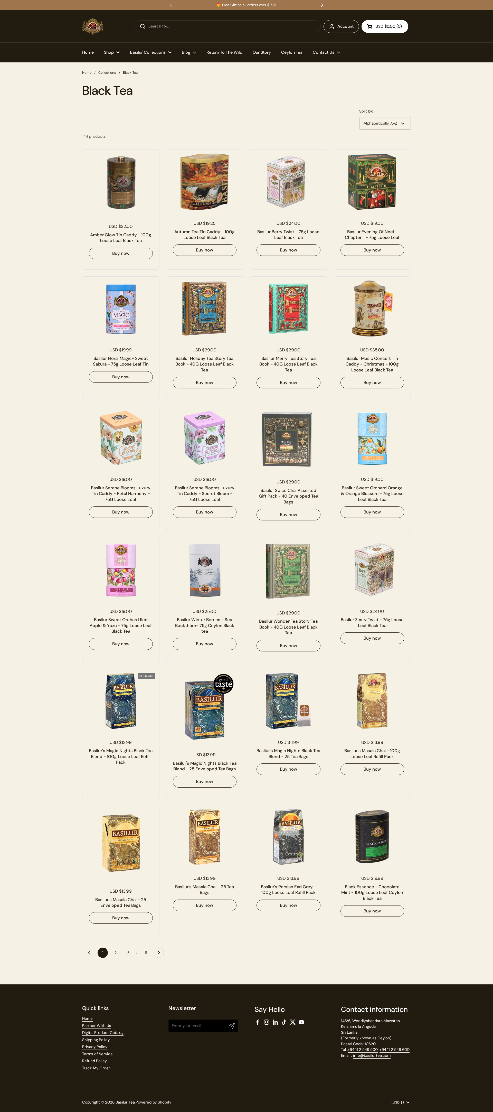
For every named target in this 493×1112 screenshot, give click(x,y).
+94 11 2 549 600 (395, 1049)
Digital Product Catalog (103, 1032)
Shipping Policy (96, 1039)
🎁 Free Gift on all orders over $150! (246, 5)
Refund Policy (94, 1060)
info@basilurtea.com (372, 1055)
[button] (385, 26)
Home (86, 72)
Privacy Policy (94, 1046)
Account (345, 26)
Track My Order (96, 1068)
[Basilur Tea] (92, 26)
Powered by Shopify (153, 1102)
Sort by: (366, 111)
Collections (107, 72)
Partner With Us (96, 1025)
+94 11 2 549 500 (363, 1049)
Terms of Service (97, 1054)
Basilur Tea (125, 1102)
